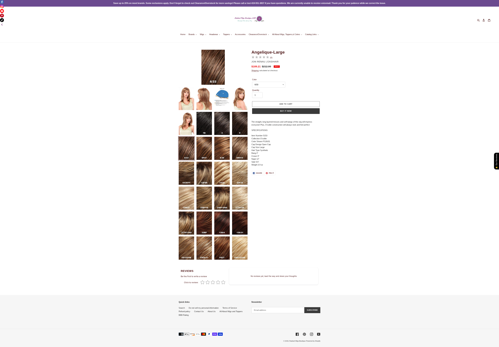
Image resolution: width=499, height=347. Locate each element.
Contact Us (199, 311)
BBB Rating (184, 315)
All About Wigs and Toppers (231, 311)
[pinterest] (2, 16)
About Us (212, 311)
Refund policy (184, 311)
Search (182, 308)
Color (254, 79)
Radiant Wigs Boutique (297, 341)
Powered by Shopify (313, 341)
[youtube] (2, 11)
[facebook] (2, 2)
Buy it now (286, 111)
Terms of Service (229, 308)
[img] (260, 57)
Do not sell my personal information (204, 308)
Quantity (255, 90)
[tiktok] (2, 20)
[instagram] (2, 6)
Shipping (255, 70)
